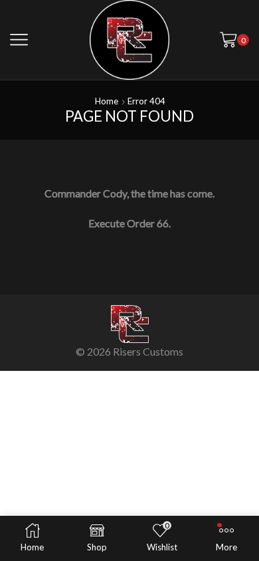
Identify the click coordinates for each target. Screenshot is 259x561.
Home (106, 101)
